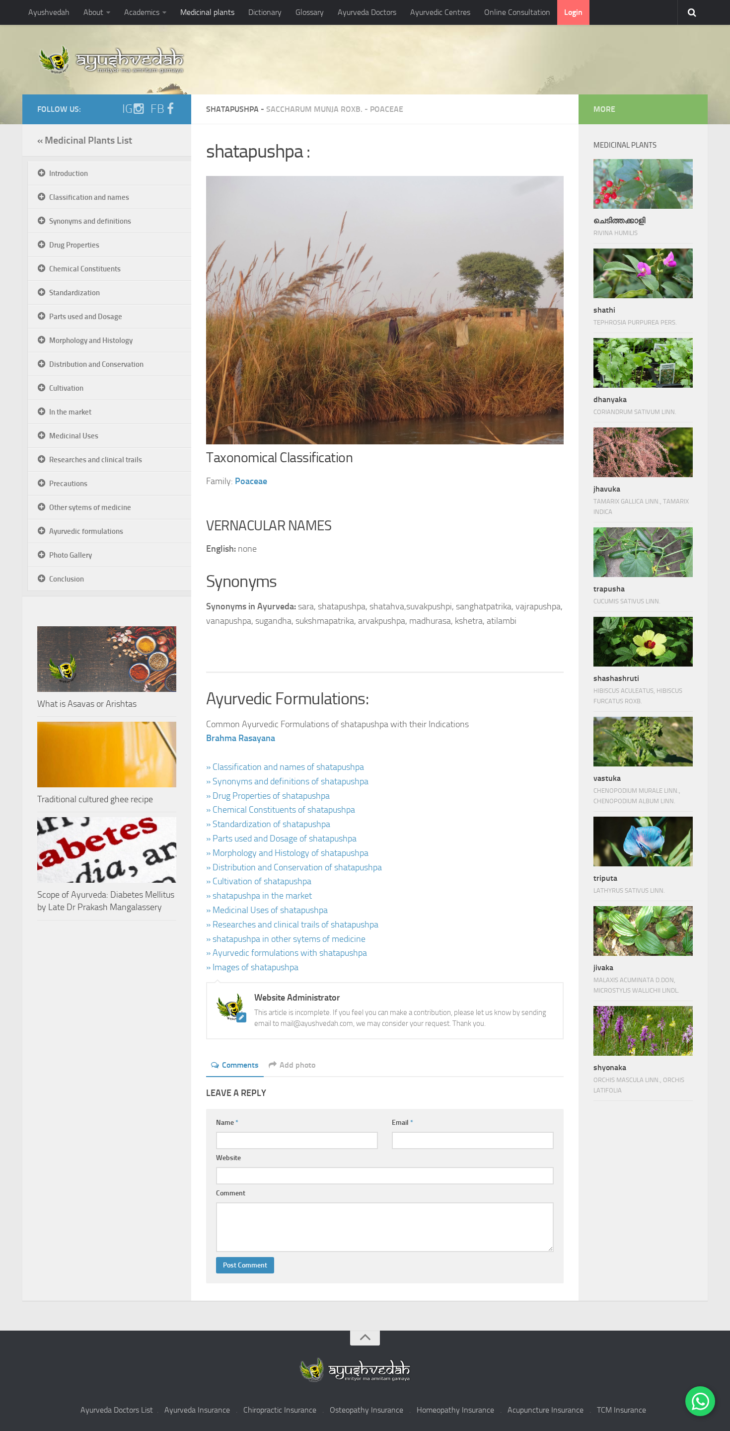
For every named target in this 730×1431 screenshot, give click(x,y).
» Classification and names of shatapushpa (285, 766)
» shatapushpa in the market (259, 895)
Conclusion (66, 579)
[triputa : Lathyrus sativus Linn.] (643, 841)
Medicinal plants (207, 12)
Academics (141, 12)
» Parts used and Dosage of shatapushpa (281, 838)
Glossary (309, 12)
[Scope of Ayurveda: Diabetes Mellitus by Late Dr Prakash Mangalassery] (106, 850)
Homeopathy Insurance (455, 1410)
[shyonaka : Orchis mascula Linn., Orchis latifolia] (643, 1031)
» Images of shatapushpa (252, 967)
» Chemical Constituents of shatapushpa (280, 809)
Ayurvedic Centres (440, 12)
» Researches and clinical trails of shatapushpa (292, 924)
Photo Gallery (70, 555)
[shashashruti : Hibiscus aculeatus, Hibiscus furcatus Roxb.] (643, 642)
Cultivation (66, 388)
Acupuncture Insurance (546, 1410)
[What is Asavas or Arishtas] (106, 659)
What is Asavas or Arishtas (87, 703)
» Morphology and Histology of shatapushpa (287, 852)
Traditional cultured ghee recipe (95, 799)
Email (402, 1122)
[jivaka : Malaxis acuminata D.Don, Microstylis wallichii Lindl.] (643, 931)
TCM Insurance (621, 1410)
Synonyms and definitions (90, 221)
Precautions (68, 483)
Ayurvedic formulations (86, 531)
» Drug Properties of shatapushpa (268, 795)
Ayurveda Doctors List (116, 1410)
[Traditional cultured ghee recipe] (106, 754)
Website (228, 1158)
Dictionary (265, 12)
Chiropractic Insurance (279, 1410)
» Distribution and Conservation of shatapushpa (294, 867)
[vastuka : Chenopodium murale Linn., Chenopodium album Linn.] (643, 741)
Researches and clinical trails (95, 459)
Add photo (297, 1065)
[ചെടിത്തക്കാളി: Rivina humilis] (643, 184)
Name (227, 1122)
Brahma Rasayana (240, 738)
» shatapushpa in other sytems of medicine (285, 938)
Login (573, 12)
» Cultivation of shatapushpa (258, 881)
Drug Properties (74, 245)
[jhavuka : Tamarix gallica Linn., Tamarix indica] (643, 452)
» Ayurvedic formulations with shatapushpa (286, 952)
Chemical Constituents (85, 268)
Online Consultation (517, 12)
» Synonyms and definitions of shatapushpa (287, 781)
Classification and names (89, 197)
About (93, 12)
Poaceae (386, 109)
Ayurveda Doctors (367, 12)
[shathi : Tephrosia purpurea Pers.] (643, 273)
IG (127, 109)
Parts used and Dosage (85, 316)
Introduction (68, 173)
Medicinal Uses (73, 435)
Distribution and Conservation (96, 364)
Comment (230, 1193)
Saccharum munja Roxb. (314, 109)
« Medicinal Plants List (84, 140)
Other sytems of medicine (90, 507)
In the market (70, 412)
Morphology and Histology (91, 340)
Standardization (74, 292)
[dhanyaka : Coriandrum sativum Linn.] (643, 363)
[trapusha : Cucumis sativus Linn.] (643, 552)
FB (157, 109)
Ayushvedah (49, 12)
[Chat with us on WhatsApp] (700, 1401)
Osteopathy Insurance (366, 1410)
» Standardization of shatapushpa (268, 824)
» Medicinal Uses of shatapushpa (267, 910)
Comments (240, 1065)
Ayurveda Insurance (197, 1410)
